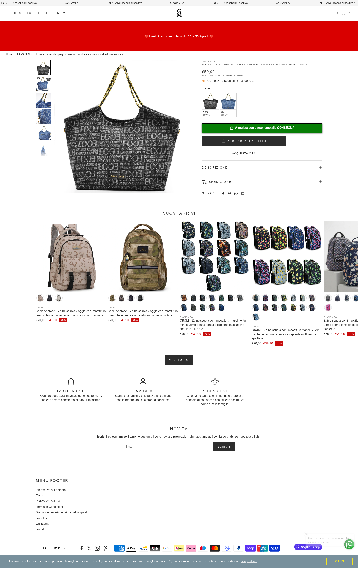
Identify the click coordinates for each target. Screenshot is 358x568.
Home (9, 54)
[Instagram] (97, 548)
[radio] (210, 105)
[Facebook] (223, 193)
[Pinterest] (229, 193)
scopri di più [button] (249, 561)
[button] (8, 13)
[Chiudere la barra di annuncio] (354, 3)
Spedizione (219, 75)
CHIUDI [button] (339, 561)
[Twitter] (89, 548)
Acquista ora (244, 153)
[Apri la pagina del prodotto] (71, 256)
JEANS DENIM (24, 54)
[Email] (242, 193)
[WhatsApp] (236, 193)
